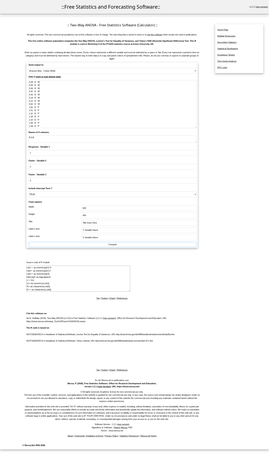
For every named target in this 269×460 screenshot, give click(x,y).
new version (261, 7)
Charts (112, 298)
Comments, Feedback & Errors (89, 436)
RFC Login (222, 67)
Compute (112, 244)
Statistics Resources (129, 436)
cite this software (154, 34)
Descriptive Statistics (227, 42)
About (70, 436)
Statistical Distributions (227, 48)
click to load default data (48, 77)
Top (98, 298)
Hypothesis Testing (226, 55)
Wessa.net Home (148, 436)
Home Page (222, 30)
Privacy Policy (111, 436)
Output (104, 298)
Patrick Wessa (120, 427)
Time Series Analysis (226, 61)
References (122, 298)
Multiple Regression (226, 36)
